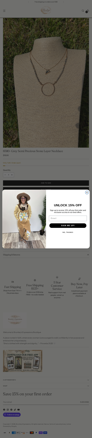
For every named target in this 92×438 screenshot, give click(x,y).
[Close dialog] (87, 192)
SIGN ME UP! (68, 226)
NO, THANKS (68, 232)
